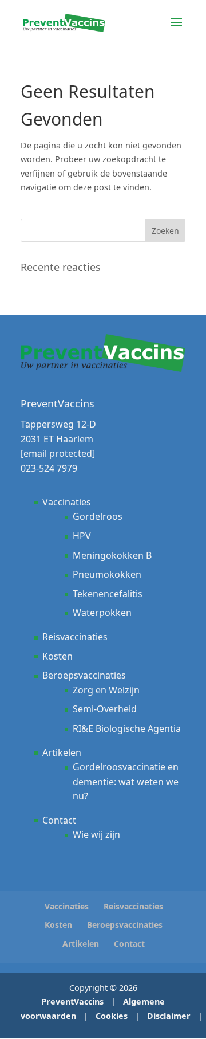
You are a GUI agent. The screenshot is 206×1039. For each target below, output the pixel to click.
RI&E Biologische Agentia (127, 728)
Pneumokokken (107, 574)
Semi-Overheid (105, 709)
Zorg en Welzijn (106, 690)
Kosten (57, 656)
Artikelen (61, 752)
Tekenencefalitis (107, 593)
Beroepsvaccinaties (84, 675)
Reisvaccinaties (75, 636)
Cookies (112, 1015)
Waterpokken (102, 612)
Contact (59, 820)
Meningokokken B (112, 555)
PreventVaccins (72, 1001)
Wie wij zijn (96, 834)
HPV (82, 536)
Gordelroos (97, 516)
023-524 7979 (49, 468)
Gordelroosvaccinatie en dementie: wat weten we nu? (126, 781)
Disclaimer (169, 1015)
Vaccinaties (66, 502)
